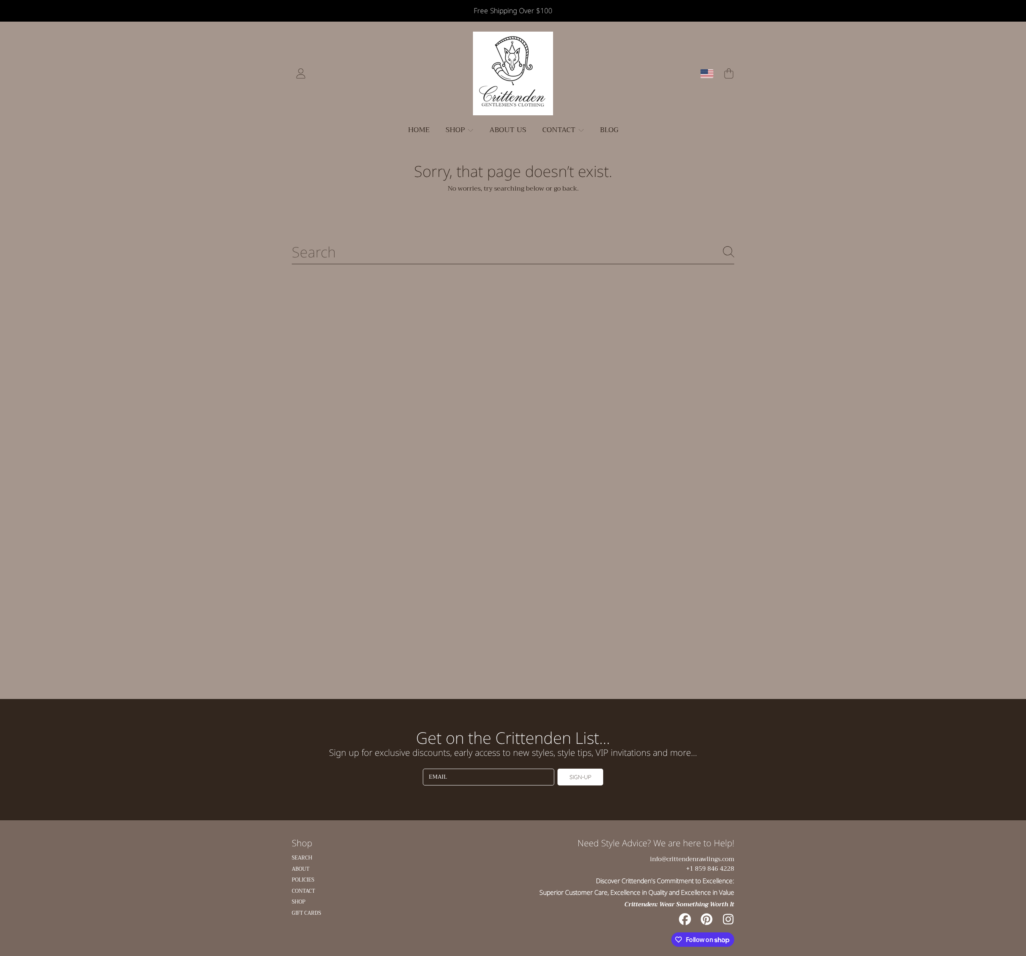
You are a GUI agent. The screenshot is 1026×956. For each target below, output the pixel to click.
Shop (456, 129)
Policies (303, 879)
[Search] (728, 252)
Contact (560, 129)
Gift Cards (306, 913)
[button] (728, 73)
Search (302, 857)
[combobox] (513, 251)
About (300, 869)
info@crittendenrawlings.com (692, 859)
